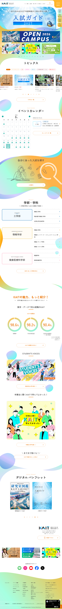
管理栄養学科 (38, 260)
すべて (8, 69)
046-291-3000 (51, 533)
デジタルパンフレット (29, 603)
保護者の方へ (7, 603)
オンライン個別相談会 (16, 590)
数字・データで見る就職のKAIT (50, 584)
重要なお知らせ (52, 69)
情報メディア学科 (39, 242)
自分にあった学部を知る (31, 271)
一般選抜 (24, 588)
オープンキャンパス (15, 69)
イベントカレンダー (50, 4)
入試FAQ (24, 595)
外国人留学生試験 (25, 590)
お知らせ (33, 69)
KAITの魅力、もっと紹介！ (41, 3)
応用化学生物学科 (39, 221)
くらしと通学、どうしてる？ (49, 594)
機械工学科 (37, 211)
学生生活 (46, 592)
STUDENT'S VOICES (48, 586)
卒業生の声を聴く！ (31, 445)
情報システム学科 (39, 247)
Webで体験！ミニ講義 (48, 597)
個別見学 (14, 592)
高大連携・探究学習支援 (17, 603)
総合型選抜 (24, 584)
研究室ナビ (47, 599)
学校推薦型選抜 (25, 586)
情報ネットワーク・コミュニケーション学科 (46, 236)
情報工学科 (37, 230)
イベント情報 (26, 3)
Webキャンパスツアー (48, 590)
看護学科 (36, 255)
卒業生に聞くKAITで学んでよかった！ (51, 588)
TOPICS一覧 (31, 99)
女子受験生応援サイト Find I (42, 69)
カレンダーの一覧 (46, 133)
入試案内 (30, 3)
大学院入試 (24, 592)
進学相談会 (27, 69)
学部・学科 (34, 3)
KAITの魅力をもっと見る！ (31, 457)
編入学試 (24, 594)
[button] (44, 30)
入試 (22, 69)
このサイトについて (40, 603)
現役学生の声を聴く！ (31, 386)
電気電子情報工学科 (40, 216)
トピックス (7, 582)
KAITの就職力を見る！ (31, 345)
